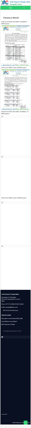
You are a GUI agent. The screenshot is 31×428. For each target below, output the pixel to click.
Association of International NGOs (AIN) (12, 318)
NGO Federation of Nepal (8, 324)
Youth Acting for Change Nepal (21, 422)
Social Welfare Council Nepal (9, 321)
